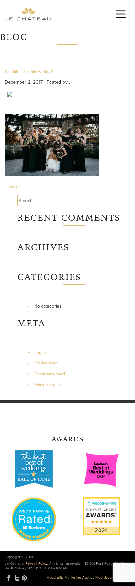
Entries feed (46, 363)
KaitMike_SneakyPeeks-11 (29, 71)
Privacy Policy (36, 564)
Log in (40, 352)
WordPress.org (48, 384)
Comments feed (49, 374)
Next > (14, 186)
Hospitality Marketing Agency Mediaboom (80, 578)
